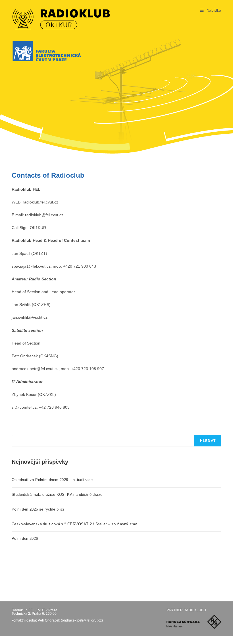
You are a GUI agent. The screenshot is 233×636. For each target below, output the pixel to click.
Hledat (208, 441)
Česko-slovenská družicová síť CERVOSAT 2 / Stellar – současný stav (74, 524)
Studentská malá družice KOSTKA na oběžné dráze (57, 494)
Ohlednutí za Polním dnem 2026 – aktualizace (52, 480)
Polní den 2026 (25, 538)
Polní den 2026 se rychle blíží (38, 509)
